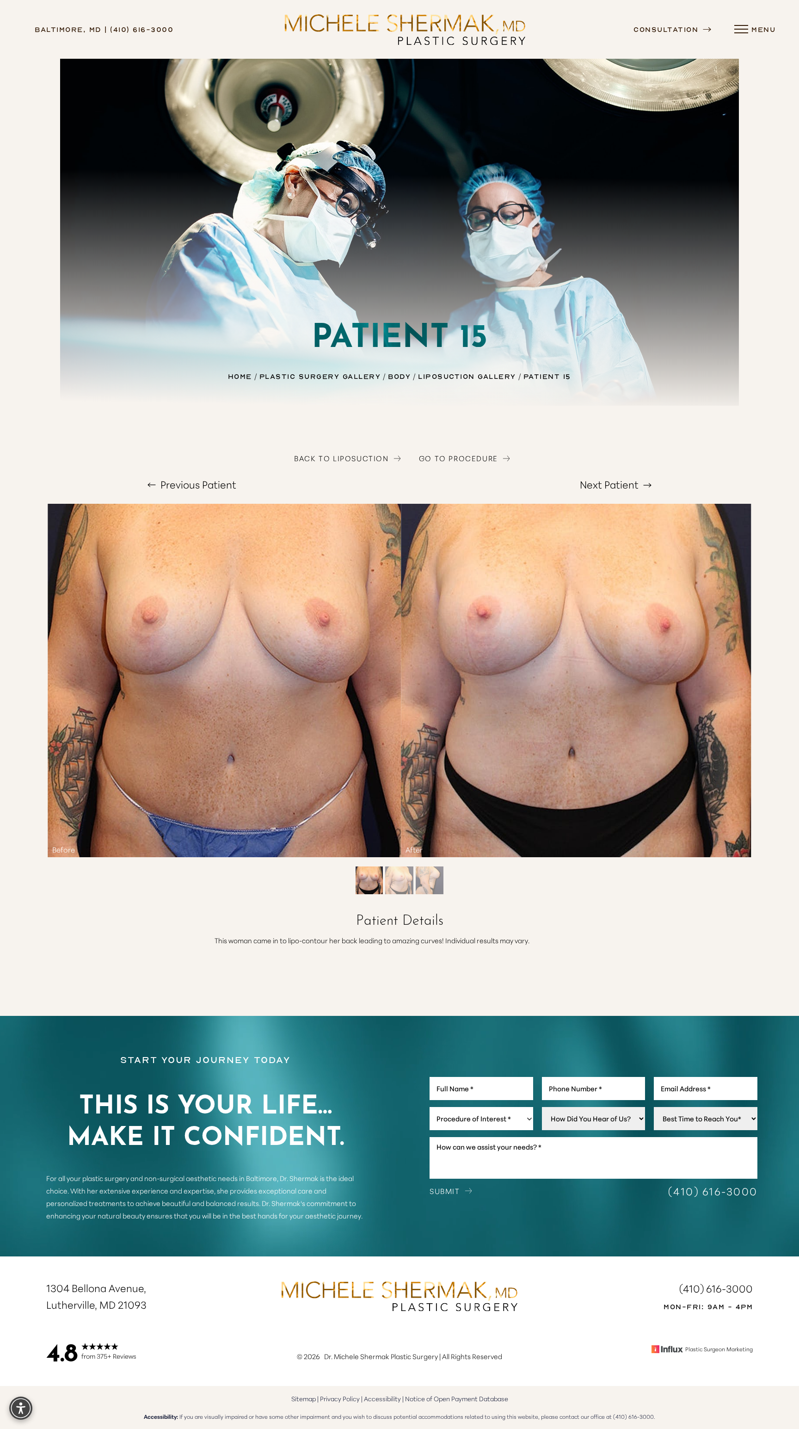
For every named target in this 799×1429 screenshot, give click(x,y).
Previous (197, 484)
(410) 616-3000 (713, 1191)
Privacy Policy (340, 1398)
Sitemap (303, 1398)
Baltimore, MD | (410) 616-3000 (104, 29)
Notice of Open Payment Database (456, 1398)
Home (240, 376)
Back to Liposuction (341, 458)
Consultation (667, 29)
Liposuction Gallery (467, 376)
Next (609, 484)
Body (399, 376)
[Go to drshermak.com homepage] (405, 29)
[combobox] (481, 1118)
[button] (741, 29)
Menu (763, 29)
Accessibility (382, 1398)
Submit (445, 1191)
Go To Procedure (458, 458)
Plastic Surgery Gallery (320, 376)
